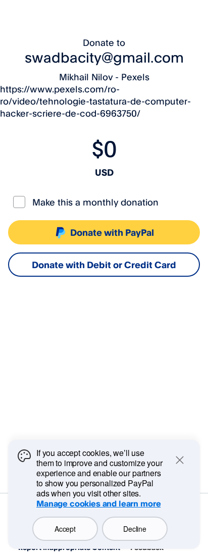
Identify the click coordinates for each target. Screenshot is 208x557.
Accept (65, 529)
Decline (134, 529)
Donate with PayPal (112, 232)
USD (104, 172)
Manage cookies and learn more (98, 503)
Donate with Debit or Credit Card (104, 264)
